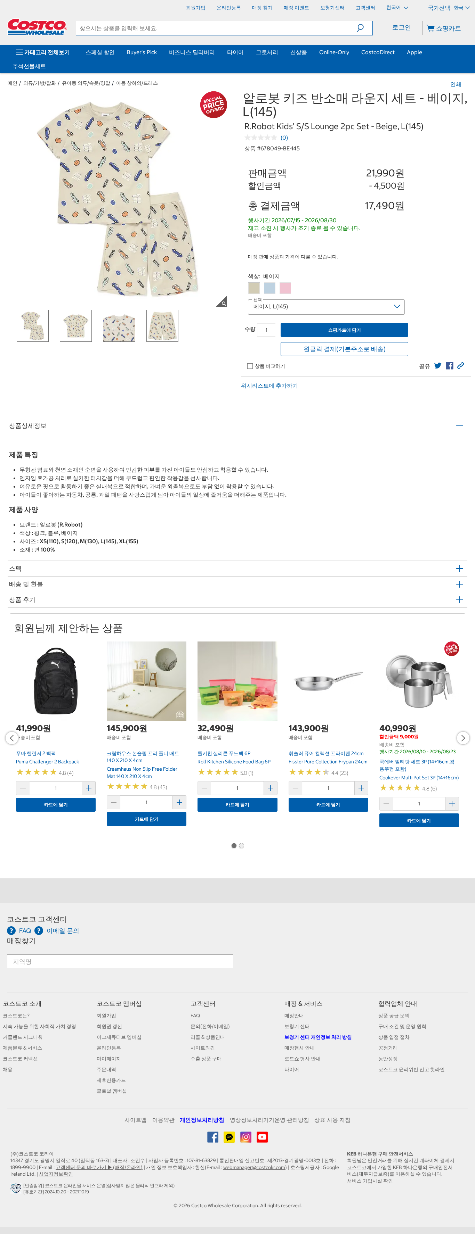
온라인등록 (109, 1048)
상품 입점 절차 (394, 1037)
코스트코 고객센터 (37, 919)
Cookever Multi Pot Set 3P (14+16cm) (419, 778)
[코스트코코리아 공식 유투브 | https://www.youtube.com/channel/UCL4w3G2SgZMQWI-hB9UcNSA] (262, 1139)
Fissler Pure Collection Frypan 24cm (328, 762)
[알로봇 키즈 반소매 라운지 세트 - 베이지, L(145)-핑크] (285, 288)
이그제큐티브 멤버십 (119, 1037)
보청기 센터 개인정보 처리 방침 (318, 1037)
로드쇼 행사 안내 (302, 1058)
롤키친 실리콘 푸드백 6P (224, 753)
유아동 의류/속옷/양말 (86, 83)
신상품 (298, 52)
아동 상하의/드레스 (137, 83)
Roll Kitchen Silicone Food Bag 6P (234, 762)
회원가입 (106, 1015)
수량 (250, 328)
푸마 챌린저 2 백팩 (36, 753)
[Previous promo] (11, 738)
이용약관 (163, 1119)
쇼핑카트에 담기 (344, 330)
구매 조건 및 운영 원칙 (402, 1026)
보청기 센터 (297, 1026)
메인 (12, 83)
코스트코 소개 (22, 1004)
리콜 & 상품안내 (208, 1037)
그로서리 (267, 52)
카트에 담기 (56, 805)
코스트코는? (16, 1015)
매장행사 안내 (299, 1048)
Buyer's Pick (142, 52)
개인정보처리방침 (202, 1119)
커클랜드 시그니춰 (23, 1037)
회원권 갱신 (109, 1026)
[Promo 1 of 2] (233, 846)
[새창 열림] (16, 1190)
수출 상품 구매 (206, 1058)
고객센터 (203, 1004)
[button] (364, 28)
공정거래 (388, 1048)
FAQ (195, 1015)
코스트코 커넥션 (20, 1058)
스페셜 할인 (100, 52)
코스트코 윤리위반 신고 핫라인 (411, 1069)
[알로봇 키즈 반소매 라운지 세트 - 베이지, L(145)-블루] (270, 288)
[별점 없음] (262, 137)
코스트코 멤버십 (119, 1004)
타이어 (235, 52)
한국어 (394, 7)
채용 (8, 1069)
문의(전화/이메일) (210, 1026)
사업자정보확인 (56, 1174)
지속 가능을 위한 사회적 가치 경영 (39, 1026)
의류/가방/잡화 (39, 83)
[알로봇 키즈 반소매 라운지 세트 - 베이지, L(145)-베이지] (254, 288)
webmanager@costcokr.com (254, 1167)
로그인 (401, 27)
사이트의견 (203, 1048)
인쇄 (455, 84)
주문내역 (106, 1069)
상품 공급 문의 (394, 1015)
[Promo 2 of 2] (241, 846)
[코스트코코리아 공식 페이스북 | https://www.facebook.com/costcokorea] (213, 1139)
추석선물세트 (29, 66)
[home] (37, 26)
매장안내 (294, 1015)
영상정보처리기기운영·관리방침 (269, 1119)
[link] (438, 365)
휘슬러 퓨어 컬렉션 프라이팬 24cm (326, 753)
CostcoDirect (378, 52)
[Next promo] (463, 738)
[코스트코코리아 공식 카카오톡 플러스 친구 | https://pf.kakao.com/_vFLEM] (230, 1139)
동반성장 (388, 1058)
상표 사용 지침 (332, 1119)
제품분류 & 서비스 (22, 1048)
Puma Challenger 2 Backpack (47, 762)
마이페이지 (109, 1058)
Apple (414, 52)
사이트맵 (135, 1119)
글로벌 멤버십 (112, 1091)
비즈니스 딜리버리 (192, 52)
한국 (459, 8)
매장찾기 (21, 940)
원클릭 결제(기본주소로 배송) (345, 349)
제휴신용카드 (111, 1080)
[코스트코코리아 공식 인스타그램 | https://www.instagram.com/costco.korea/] (246, 1139)
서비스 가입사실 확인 (370, 1181)
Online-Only (334, 52)
